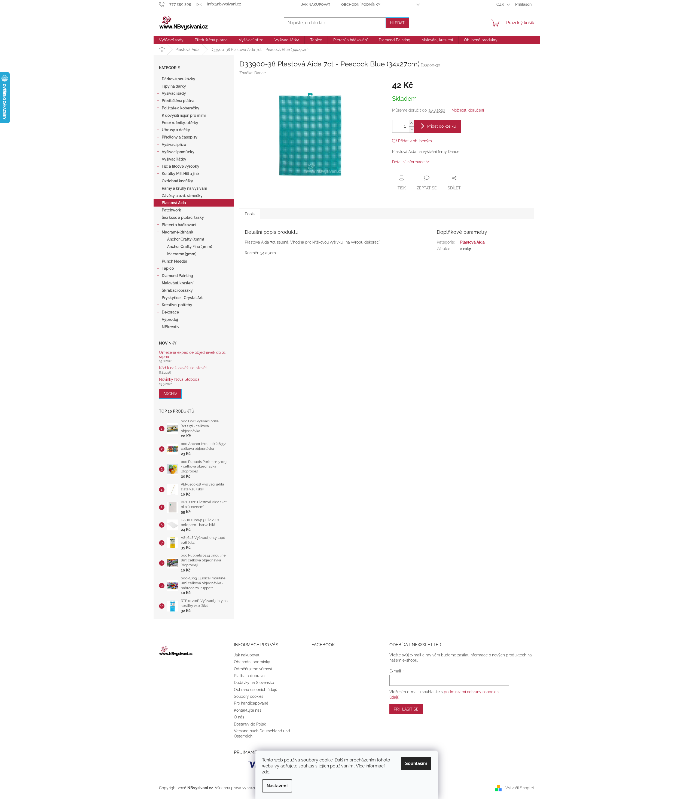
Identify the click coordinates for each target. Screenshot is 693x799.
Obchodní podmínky (360, 4)
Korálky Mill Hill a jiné (180, 173)
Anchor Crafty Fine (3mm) (189, 246)
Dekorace (170, 312)
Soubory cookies (248, 696)
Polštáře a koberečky (180, 108)
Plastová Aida (174, 203)
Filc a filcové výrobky (180, 166)
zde (265, 772)
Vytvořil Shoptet (519, 787)
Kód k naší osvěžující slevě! (183, 368)
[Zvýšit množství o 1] (411, 123)
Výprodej (170, 319)
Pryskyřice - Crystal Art (182, 298)
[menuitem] (171, 40)
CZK (500, 4)
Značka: (252, 73)
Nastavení (277, 785)
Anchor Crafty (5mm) (185, 239)
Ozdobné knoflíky (177, 181)
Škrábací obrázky (177, 290)
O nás (239, 717)
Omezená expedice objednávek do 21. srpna (192, 355)
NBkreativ (170, 327)
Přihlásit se (406, 709)
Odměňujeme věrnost (253, 669)
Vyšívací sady (174, 93)
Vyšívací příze (174, 144)
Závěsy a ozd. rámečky (182, 195)
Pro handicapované (251, 703)
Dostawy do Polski (250, 724)
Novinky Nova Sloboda (179, 379)
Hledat (397, 23)
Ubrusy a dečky (176, 130)
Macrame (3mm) (181, 254)
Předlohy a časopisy (179, 137)
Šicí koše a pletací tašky (183, 217)
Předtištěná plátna (178, 101)
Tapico (168, 268)
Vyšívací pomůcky (178, 152)
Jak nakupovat (315, 4)
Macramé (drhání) (177, 232)
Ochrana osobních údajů (255, 689)
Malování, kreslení (177, 283)
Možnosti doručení (467, 110)
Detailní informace (408, 162)
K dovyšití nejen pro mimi (184, 115)
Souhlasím (416, 763)
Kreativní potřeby (177, 305)
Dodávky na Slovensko (254, 682)
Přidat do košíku (441, 126)
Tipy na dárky (174, 86)
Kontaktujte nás (247, 710)
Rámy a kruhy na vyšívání (184, 188)
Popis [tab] (250, 214)
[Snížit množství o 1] (411, 129)
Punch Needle (174, 261)
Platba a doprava (249, 676)
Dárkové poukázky (178, 79)
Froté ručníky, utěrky (180, 123)
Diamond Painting (177, 275)
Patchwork (171, 210)
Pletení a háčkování (179, 225)
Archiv (170, 394)
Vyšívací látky (174, 159)
